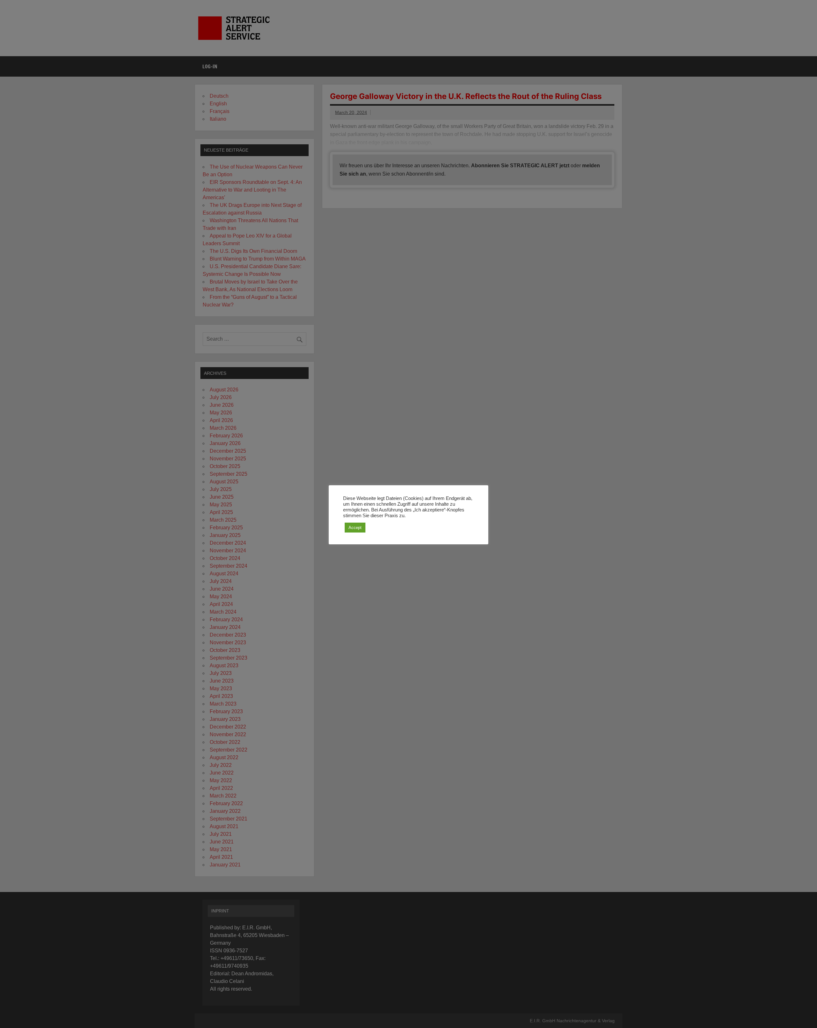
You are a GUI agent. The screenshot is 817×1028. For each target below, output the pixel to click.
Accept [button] (355, 527)
